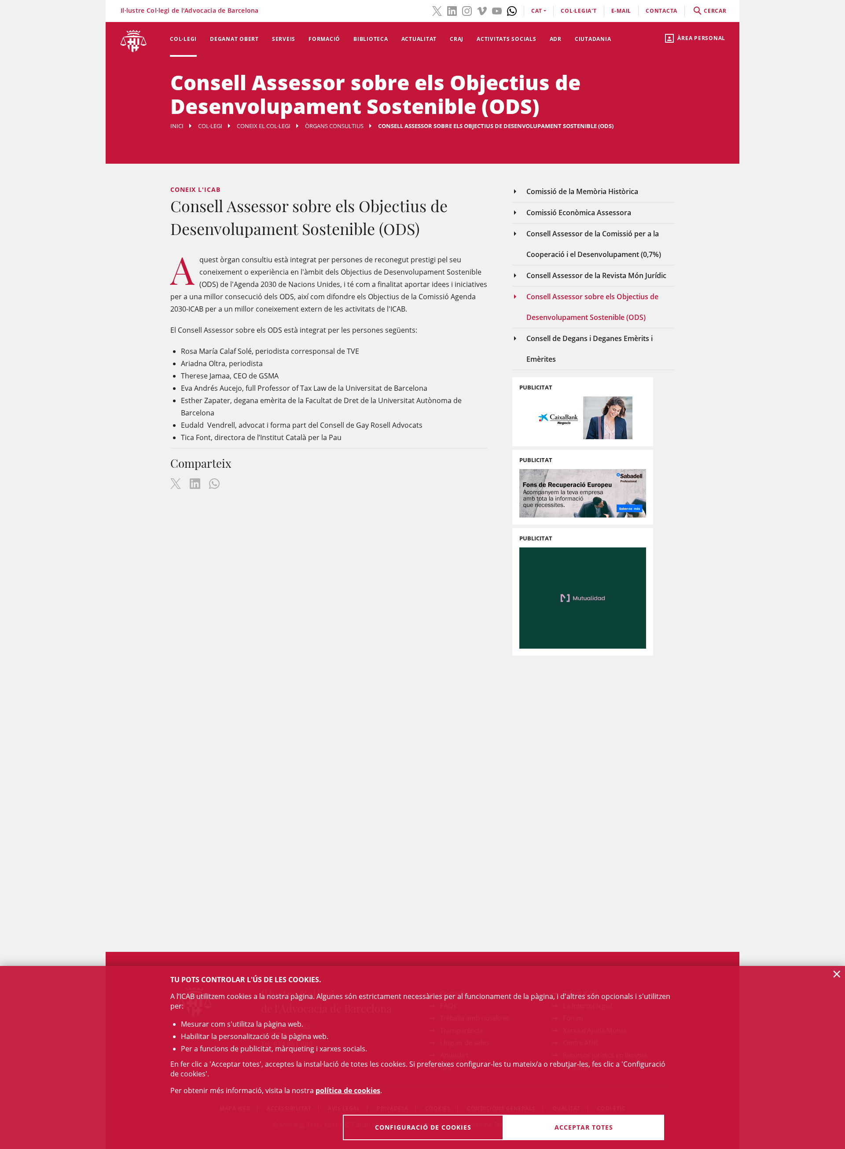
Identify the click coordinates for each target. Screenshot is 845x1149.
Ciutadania (593, 39)
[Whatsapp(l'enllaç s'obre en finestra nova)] (512, 10)
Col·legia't (578, 11)
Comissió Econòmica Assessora (578, 212)
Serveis (283, 39)
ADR (556, 39)
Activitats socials (506, 39)
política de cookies (348, 1090)
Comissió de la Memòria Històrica (582, 191)
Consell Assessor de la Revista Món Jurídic (596, 275)
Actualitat (419, 39)
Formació (324, 39)
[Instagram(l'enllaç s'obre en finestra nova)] (467, 10)
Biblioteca (370, 39)
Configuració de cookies (423, 1127)
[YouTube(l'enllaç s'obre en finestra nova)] (497, 10)
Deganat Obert (234, 39)
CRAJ (456, 39)
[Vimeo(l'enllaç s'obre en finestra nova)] (482, 10)
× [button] (836, 974)
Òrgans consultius (334, 126)
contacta (661, 11)
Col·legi (183, 39)
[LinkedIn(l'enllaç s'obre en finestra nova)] (452, 10)
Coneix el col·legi (263, 126)
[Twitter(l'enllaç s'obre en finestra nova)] (437, 10)
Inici (177, 126)
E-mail (621, 11)
